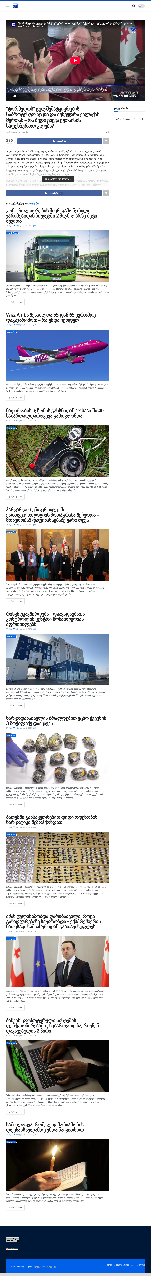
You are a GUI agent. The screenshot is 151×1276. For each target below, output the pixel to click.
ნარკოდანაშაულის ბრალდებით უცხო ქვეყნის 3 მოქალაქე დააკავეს (56, 720)
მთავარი (11, 332)
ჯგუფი (142, 1264)
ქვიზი (134, 1264)
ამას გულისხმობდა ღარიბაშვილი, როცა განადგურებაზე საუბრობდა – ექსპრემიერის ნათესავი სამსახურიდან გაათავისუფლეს (53, 921)
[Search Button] (133, 5)
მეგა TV (12, 226)
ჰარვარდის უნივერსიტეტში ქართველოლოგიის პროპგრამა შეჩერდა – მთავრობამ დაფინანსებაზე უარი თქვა (52, 514)
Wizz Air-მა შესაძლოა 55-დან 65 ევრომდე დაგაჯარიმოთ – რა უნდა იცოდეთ (51, 317)
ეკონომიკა (12, 233)
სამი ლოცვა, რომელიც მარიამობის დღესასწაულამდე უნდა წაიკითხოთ (45, 1127)
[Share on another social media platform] (106, 141)
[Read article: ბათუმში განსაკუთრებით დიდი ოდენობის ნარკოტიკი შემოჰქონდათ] (57, 857)
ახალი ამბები (122, 1264)
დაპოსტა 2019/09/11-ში (17, 132)
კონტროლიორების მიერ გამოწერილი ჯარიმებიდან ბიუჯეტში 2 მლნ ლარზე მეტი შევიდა (51, 215)
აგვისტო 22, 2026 (25, 226)
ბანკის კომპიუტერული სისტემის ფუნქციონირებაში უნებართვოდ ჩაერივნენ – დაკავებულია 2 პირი (54, 1025)
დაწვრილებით (17, 302)
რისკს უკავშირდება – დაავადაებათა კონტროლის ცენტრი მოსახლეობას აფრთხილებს (45, 618)
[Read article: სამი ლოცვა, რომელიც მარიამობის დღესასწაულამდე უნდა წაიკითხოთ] (57, 1165)
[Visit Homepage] (15, 6)
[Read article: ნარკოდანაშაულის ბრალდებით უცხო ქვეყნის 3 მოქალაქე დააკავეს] (57, 758)
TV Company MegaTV (22, 1266)
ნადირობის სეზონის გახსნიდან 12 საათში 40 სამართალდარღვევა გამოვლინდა (54, 413)
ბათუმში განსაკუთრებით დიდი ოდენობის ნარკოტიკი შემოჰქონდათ (52, 819)
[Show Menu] (7, 5)
